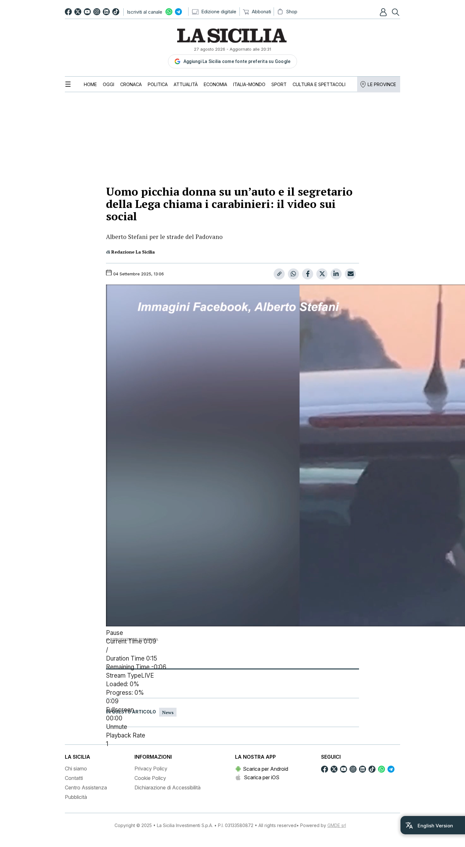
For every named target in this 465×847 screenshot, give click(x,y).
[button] (384, 12)
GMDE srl (336, 825)
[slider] (232, 693)
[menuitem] (90, 84)
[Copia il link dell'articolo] (279, 273)
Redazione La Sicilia (133, 252)
